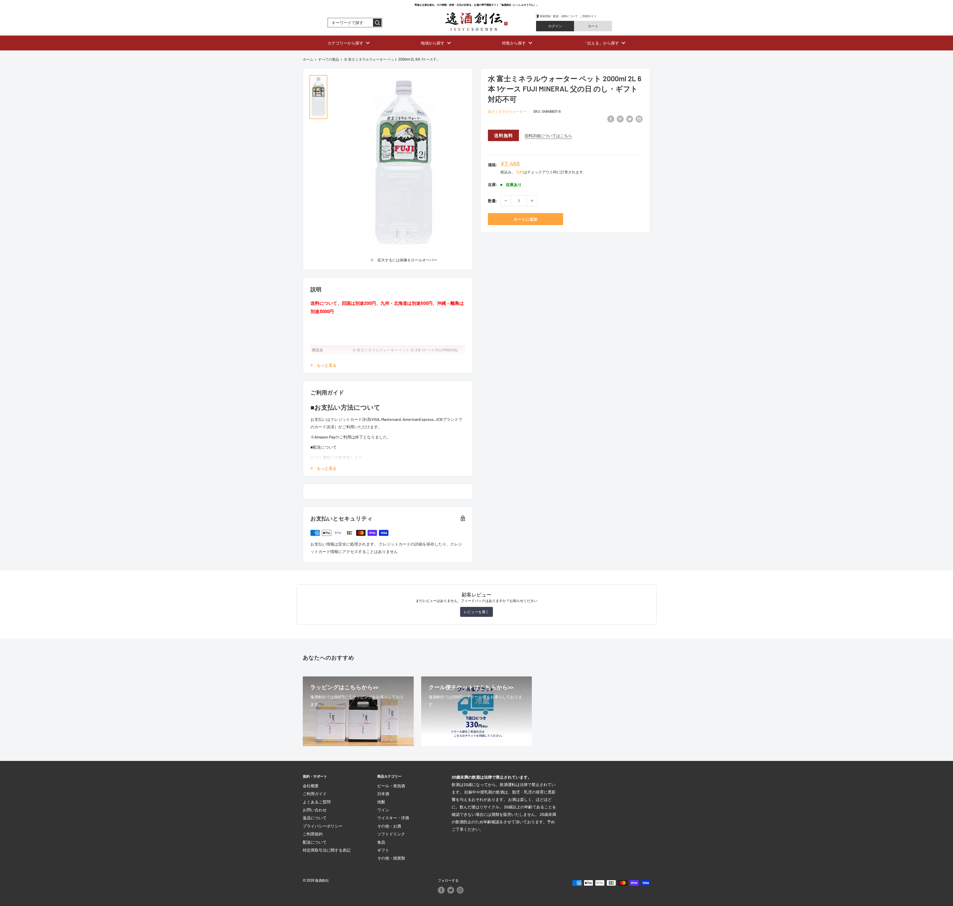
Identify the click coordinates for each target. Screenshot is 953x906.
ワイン (383, 809)
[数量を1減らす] (506, 201)
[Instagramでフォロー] (460, 889)
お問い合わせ (315, 809)
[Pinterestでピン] (620, 118)
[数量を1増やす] (532, 201)
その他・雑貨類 (391, 858)
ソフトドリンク (391, 833)
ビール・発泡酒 (391, 785)
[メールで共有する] (639, 118)
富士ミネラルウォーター (507, 111)
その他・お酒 (389, 826)
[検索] (377, 22)
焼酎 (381, 801)
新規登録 (545, 16)
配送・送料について (565, 16)
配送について (315, 842)
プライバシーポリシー (322, 826)
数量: (492, 200)
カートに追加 (525, 219)
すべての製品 (328, 59)
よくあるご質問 (317, 801)
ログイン (555, 26)
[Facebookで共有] (610, 118)
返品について (315, 817)
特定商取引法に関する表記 (326, 850)
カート (593, 26)
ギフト (383, 850)
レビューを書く (476, 612)
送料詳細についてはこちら (548, 135)
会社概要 (311, 785)
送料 (519, 172)
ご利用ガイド (588, 16)
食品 (381, 842)
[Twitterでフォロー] (450, 889)
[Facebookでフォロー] (441, 889)
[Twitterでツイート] (629, 118)
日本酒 (383, 793)
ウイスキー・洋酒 (393, 817)
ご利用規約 (313, 833)
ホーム (308, 59)
